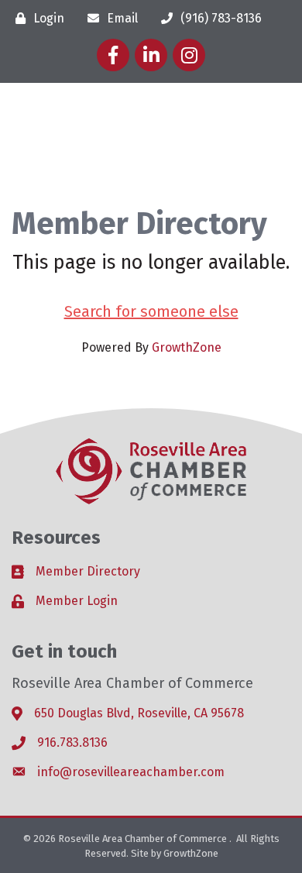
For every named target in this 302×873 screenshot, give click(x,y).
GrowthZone (186, 347)
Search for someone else (151, 311)
